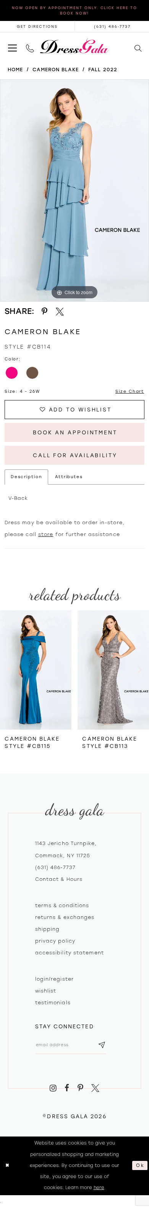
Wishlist (46, 991)
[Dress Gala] (74, 45)
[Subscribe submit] (102, 1045)
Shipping (47, 929)
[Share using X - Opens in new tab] (59, 312)
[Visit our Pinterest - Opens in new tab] (80, 1088)
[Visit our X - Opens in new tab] (95, 1088)
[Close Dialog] (7, 1165)
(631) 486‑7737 (55, 867)
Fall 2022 (102, 69)
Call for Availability (75, 455)
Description (26, 476)
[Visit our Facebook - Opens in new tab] (67, 1088)
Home (15, 69)
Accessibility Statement (69, 953)
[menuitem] (12, 46)
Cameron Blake (55, 69)
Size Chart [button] (129, 391)
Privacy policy (55, 941)
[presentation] (35, 669)
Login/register (54, 979)
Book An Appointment (75, 432)
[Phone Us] (30, 45)
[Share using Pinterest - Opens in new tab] (44, 312)
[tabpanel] (74, 190)
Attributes (69, 476)
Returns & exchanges (65, 917)
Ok (140, 1165)
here (99, 1187)
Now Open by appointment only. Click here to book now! (74, 10)
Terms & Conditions (62, 905)
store (45, 534)
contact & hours (59, 879)
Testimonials (53, 1002)
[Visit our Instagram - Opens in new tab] (53, 1088)
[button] (12, 46)
